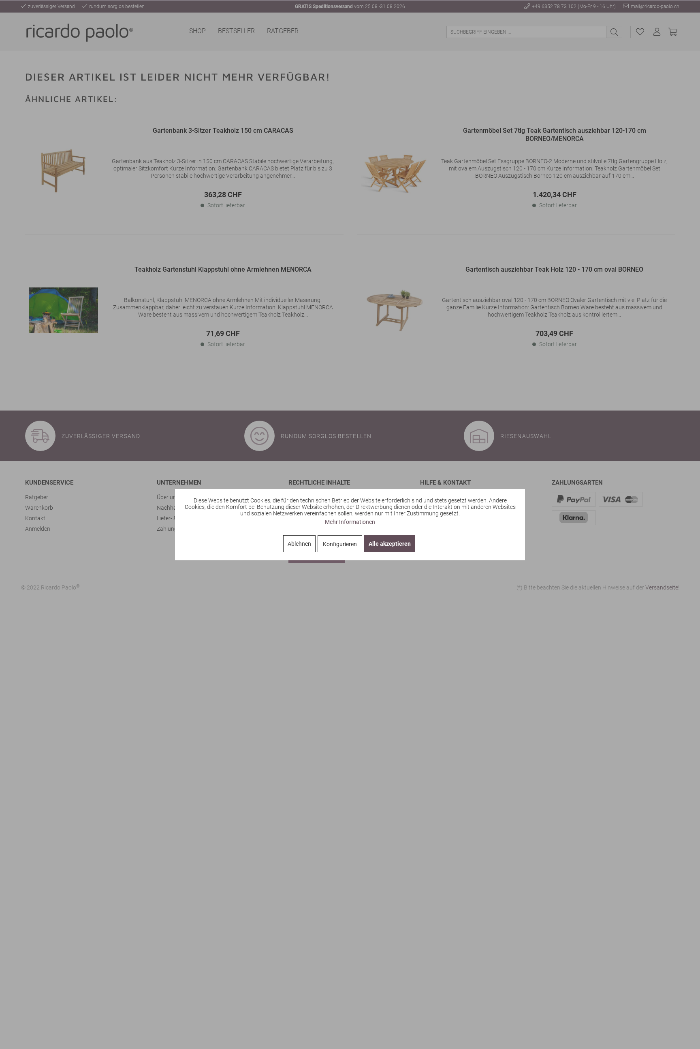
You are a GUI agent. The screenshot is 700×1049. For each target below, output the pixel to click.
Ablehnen (299, 543)
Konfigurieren (340, 544)
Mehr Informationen (350, 522)
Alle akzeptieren (390, 543)
